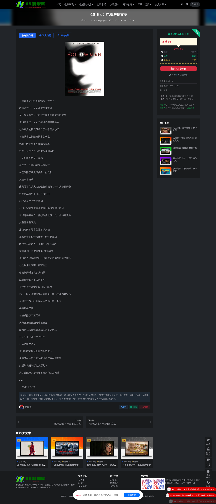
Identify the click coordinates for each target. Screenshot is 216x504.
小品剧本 (114, 4)
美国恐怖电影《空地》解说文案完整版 (198, 488)
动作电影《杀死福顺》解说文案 (31, 466)
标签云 (81, 483)
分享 (125, 407)
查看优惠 (132, 495)
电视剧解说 (85, 4)
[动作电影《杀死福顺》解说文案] (32, 448)
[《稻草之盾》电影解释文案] (67, 448)
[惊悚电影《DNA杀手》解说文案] (102, 448)
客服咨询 (114, 483)
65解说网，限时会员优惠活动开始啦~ (97, 494)
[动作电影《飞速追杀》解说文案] (165, 171)
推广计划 (114, 486)
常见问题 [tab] (46, 35)
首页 (58, 4)
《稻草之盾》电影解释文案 (65, 464)
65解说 (28, 407)
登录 (196, 4)
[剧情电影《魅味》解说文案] (165, 151)
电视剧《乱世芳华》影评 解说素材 (200, 494)
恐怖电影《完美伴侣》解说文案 (185, 129)
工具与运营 (143, 4)
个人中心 (82, 479)
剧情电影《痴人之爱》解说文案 (185, 159)
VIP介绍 (113, 479)
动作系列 (22, 461)
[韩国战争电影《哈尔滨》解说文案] (165, 141)
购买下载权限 (179, 68)
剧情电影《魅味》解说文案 (185, 148)
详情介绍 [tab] (28, 35)
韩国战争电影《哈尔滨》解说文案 (185, 139)
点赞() (145, 407)
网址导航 (82, 486)
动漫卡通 (101, 4)
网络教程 (127, 4)
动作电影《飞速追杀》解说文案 (185, 169)
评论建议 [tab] (65, 35)
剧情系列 (127, 461)
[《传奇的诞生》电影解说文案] (137, 448)
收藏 (135, 407)
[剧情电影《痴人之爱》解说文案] (165, 161)
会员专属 (159, 4)
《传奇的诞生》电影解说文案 (136, 464)
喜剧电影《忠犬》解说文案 (203, 500)
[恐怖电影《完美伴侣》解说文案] (165, 130)
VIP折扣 (179, 49)
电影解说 (69, 4)
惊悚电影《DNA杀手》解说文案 (101, 466)
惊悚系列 (57, 461)
